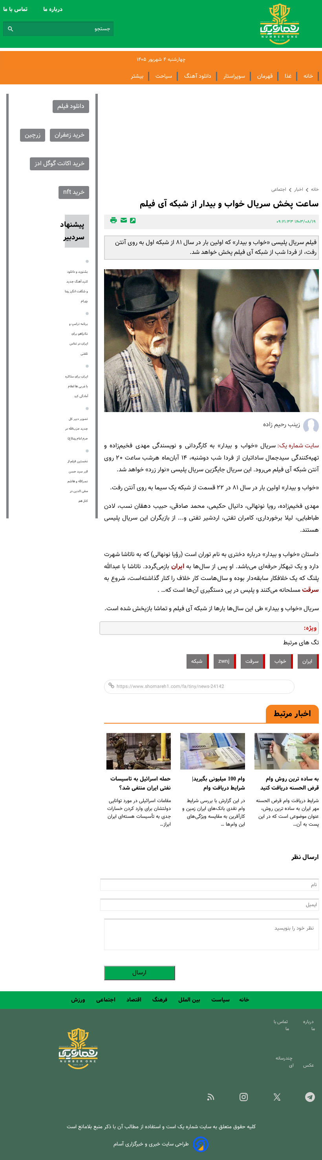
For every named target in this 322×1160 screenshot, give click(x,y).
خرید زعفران (69, 135)
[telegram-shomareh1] (304, 1099)
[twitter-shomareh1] (270, 1099)
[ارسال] (122, 222)
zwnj (223, 661)
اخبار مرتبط (292, 714)
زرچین (32, 135)
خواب (280, 661)
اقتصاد (134, 1000)
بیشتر (137, 76)
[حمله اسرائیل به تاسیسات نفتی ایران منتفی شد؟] (138, 751)
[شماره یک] (78, 1068)
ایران (178, 566)
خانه (308, 76)
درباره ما (53, 9)
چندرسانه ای (285, 1062)
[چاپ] (112, 222)
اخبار (298, 189)
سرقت (310, 590)
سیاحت (164, 76)
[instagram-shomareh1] (237, 1099)
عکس (309, 1065)
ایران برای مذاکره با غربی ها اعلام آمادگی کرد (76, 386)
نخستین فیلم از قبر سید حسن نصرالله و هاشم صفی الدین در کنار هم (78, 481)
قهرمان (265, 76)
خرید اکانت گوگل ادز (59, 164)
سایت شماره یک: (298, 446)
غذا (288, 76)
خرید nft (73, 192)
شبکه (196, 661)
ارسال (139, 973)
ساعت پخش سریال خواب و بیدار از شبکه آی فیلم (229, 204)
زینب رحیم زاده (281, 425)
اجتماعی (278, 189)
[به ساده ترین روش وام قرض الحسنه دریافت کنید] (286, 751)
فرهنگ (160, 1000)
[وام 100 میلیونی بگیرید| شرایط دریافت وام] (212, 751)
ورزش (79, 1000)
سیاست (220, 1000)
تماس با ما (16, 9)
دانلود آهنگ (197, 76)
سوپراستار (234, 76)
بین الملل (190, 1000)
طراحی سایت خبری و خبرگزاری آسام (151, 1144)
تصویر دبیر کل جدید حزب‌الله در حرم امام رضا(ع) (76, 429)
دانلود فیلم (70, 106)
